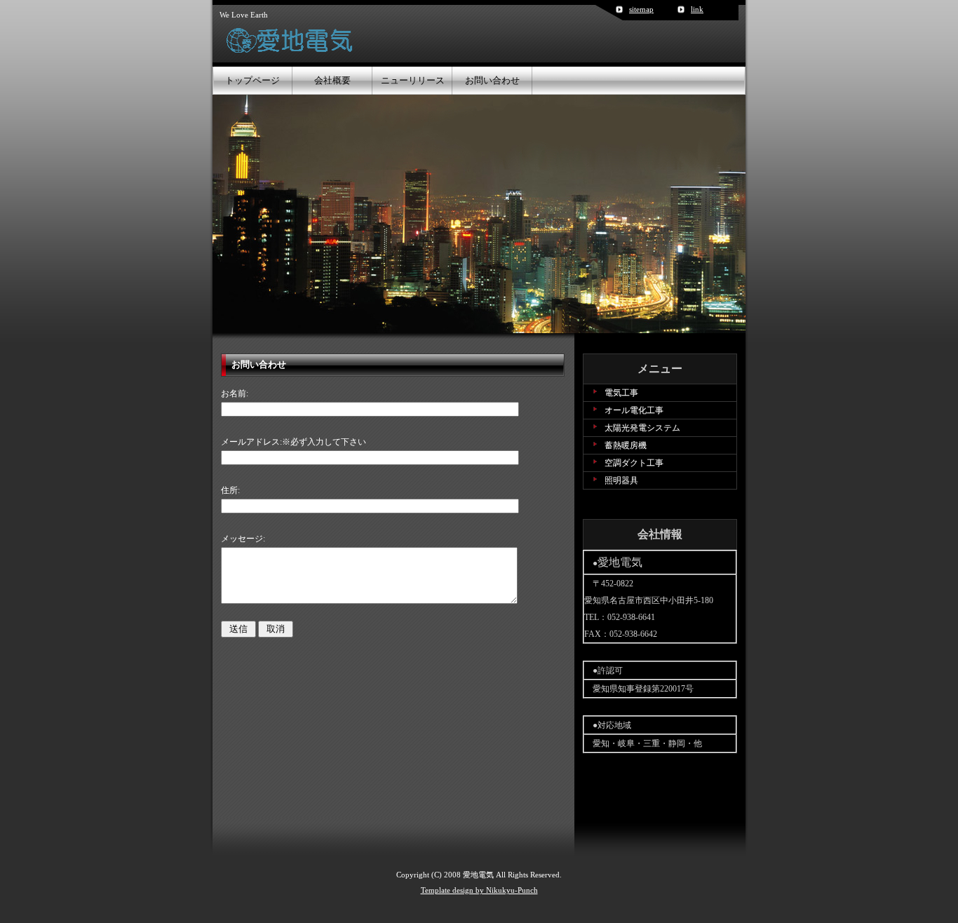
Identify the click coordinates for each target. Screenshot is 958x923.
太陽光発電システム (642, 428)
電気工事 (621, 393)
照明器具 (621, 480)
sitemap (641, 9)
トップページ (252, 80)
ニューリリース (413, 80)
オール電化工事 (634, 410)
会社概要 (332, 80)
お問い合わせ (492, 80)
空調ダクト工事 (634, 463)
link (697, 9)
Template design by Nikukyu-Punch (479, 890)
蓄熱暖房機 (626, 445)
